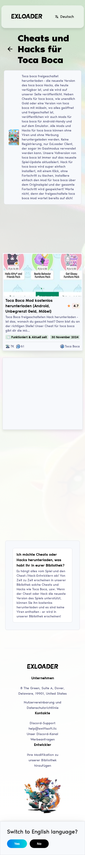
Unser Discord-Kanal (42, 734)
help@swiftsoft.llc (43, 728)
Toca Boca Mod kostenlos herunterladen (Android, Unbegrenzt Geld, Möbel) (29, 306)
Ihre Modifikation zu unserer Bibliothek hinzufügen (42, 760)
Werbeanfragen (42, 739)
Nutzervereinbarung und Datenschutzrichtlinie (42, 705)
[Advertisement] (42, 228)
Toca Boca (72, 346)
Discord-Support (42, 723)
